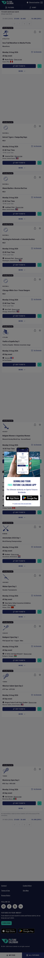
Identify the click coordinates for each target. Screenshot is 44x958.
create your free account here (22, 503)
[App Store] (13, 498)
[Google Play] (30, 498)
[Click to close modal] (37, 454)
